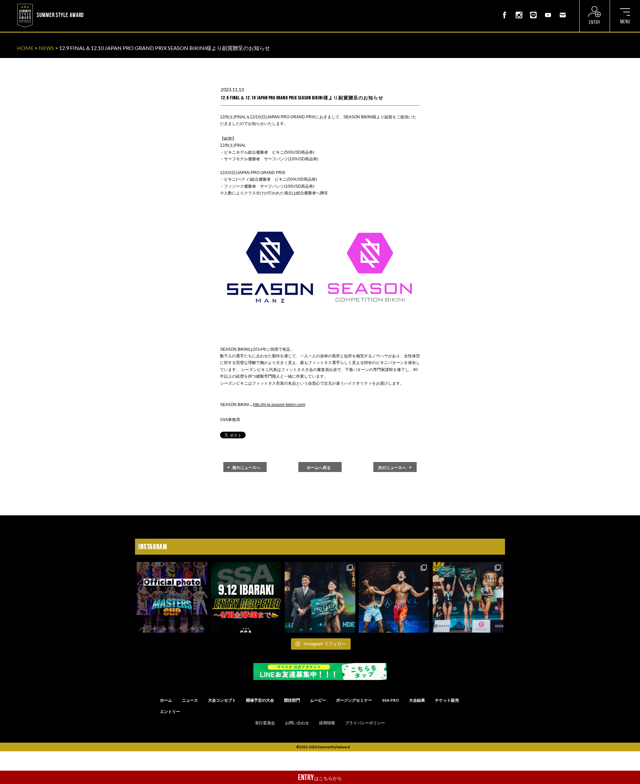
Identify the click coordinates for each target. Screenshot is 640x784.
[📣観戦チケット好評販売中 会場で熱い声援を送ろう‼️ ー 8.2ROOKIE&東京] (320, 597)
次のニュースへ (392, 467)
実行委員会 (265, 723)
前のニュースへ (246, 467)
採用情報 (327, 723)
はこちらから (320, 777)
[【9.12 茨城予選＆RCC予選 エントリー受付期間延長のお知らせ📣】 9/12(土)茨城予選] (246, 597)
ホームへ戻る (319, 467)
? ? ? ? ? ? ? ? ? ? (103, 4)
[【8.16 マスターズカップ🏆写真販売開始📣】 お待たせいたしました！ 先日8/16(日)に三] (172, 597)
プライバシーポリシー (365, 723)
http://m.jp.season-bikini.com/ (279, 404)
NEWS (46, 48)
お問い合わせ (297, 723)
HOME (25, 48)
